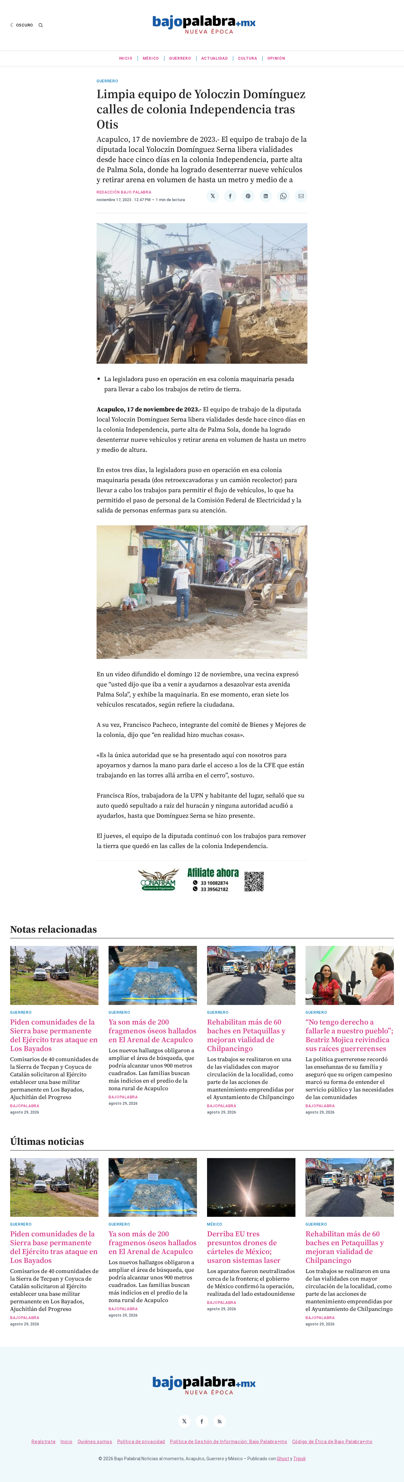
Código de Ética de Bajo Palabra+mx (332, 1441)
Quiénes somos (95, 1441)
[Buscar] (40, 25)
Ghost (283, 1458)
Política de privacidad (141, 1441)
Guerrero (180, 58)
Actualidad (214, 58)
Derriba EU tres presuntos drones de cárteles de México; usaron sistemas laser (244, 1246)
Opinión (276, 58)
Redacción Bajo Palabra (124, 192)
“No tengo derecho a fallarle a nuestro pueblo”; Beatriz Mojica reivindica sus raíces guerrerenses (349, 1035)
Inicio (126, 58)
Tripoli (299, 1458)
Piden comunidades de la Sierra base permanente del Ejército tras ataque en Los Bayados (54, 1035)
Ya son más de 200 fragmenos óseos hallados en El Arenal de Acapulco (153, 1031)
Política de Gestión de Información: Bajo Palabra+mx (228, 1441)
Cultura (247, 58)
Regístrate (44, 1441)
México (151, 58)
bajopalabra (24, 1106)
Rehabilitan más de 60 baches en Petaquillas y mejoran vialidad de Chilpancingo (246, 1035)
